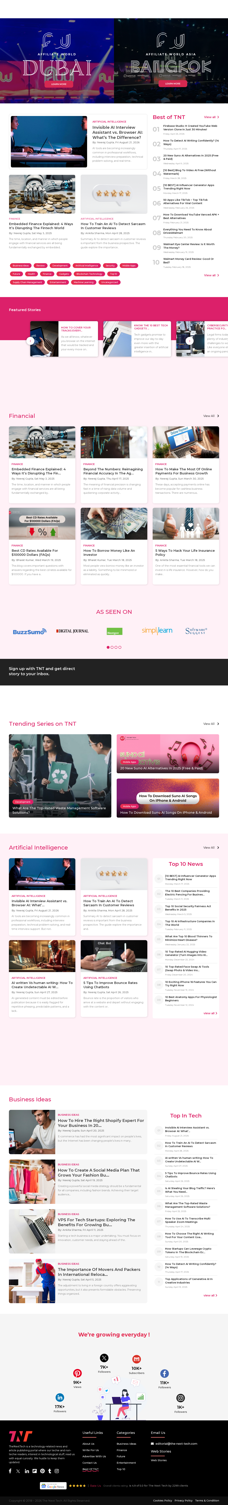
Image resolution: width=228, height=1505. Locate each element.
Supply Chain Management (27, 282)
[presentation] (30, 341)
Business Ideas (21, 265)
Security (110, 265)
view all (209, 416)
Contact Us (89, 1462)
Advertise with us (94, 1456)
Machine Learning (84, 282)
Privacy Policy (184, 1500)
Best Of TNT (90, 1469)
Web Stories (159, 1460)
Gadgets (64, 274)
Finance (47, 274)
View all (210, 117)
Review (41, 265)
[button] (108, 648)
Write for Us (90, 1450)
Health (31, 274)
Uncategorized (109, 282)
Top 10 (113, 274)
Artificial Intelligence (87, 265)
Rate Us (95, 1485)
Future (16, 274)
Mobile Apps (129, 265)
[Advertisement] (114, 382)
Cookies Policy (162, 1500)
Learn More (58, 84)
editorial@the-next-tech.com (176, 1443)
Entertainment (58, 282)
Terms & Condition (207, 1500)
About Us (88, 1443)
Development (60, 265)
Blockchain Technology (89, 274)
